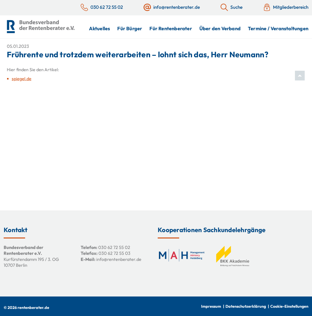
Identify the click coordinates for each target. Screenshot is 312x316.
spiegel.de (21, 78)
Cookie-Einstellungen (289, 306)
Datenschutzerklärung (245, 306)
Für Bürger (129, 28)
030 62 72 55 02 (114, 247)
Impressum (211, 306)
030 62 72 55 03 (114, 253)
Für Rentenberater (170, 28)
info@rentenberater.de (118, 259)
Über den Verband (220, 28)
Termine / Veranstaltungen (278, 28)
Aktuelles (99, 28)
